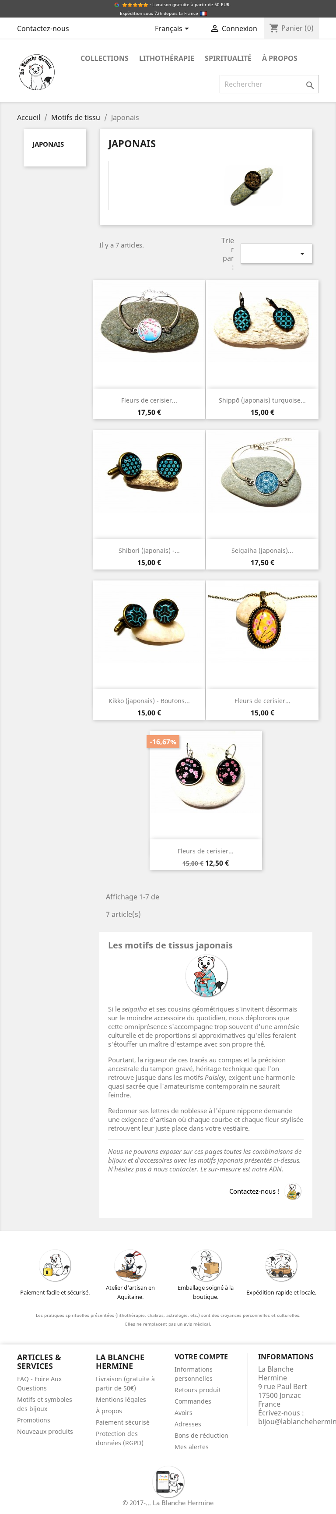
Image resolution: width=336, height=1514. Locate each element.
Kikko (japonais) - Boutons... (149, 701)
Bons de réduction (201, 1435)
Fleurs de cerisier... (149, 400)
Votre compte (201, 1357)
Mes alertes (192, 1447)
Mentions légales (121, 1399)
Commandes (193, 1401)
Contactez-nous (43, 28)
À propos (280, 58)
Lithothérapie (166, 58)
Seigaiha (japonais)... (262, 550)
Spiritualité (228, 58)
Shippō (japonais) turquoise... (262, 400)
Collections (104, 58)
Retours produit (198, 1390)
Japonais (48, 144)
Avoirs (183, 1412)
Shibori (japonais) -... (149, 550)
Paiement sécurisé (123, 1422)
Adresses (188, 1424)
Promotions (33, 1420)
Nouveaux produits (45, 1431)
